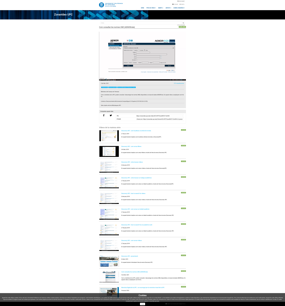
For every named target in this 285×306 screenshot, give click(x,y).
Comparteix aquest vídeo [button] (106, 111)
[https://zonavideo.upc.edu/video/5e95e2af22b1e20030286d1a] (109, 214)
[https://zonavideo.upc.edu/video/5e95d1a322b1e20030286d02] (109, 151)
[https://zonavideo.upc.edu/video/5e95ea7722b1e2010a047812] (109, 261)
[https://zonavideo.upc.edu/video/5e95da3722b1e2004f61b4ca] (109, 182)
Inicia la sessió (181, 1)
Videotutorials (104, 87)
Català (182, 4)
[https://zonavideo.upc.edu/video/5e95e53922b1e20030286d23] (109, 229)
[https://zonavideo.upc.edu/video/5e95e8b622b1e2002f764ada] (109, 245)
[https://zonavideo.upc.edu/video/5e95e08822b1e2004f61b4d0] (109, 198)
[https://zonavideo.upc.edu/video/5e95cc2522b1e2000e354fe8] (109, 135)
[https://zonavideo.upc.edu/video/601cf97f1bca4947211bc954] (109, 276)
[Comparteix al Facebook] (103, 116)
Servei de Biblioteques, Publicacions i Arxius (126, 87)
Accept (142, 304)
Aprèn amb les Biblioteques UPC (112, 105)
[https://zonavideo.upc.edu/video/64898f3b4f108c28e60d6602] (109, 292)
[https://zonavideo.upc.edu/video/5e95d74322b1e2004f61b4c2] (109, 167)
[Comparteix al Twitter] (111, 116)
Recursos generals (112, 87)
